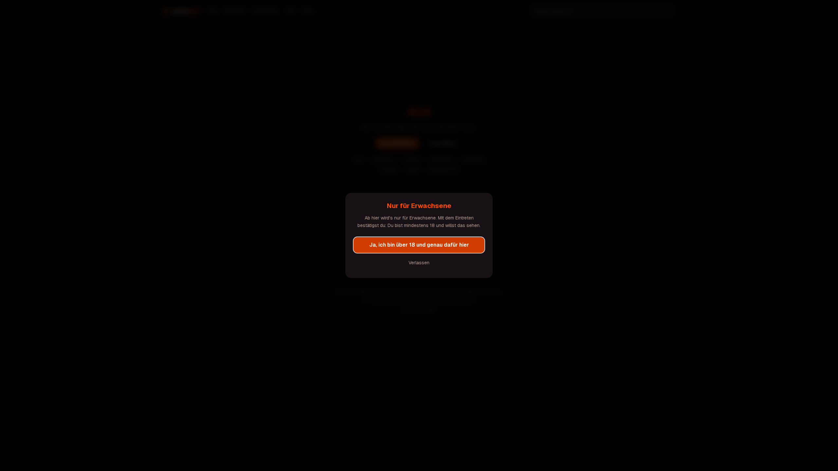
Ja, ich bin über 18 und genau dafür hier (419, 244)
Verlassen (419, 263)
